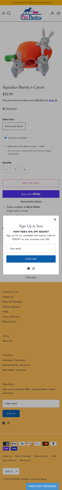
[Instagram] (33, 268)
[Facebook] (29, 268)
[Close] (54, 219)
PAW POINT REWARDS (42, 486)
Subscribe (31, 258)
